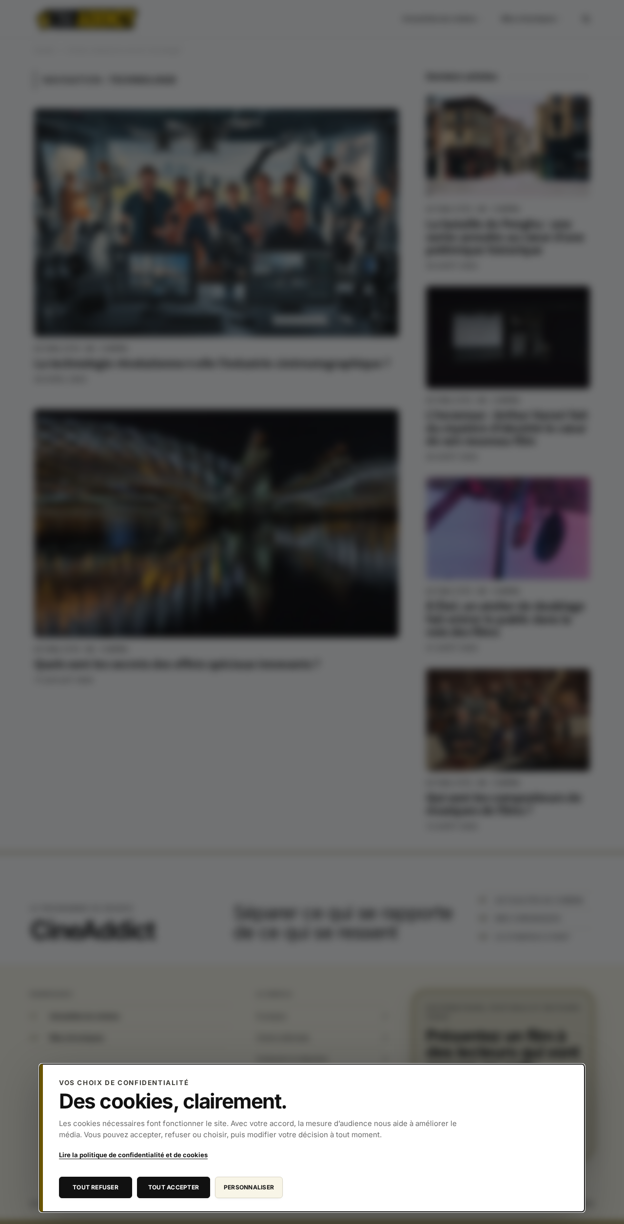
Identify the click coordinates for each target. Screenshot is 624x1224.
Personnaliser (249, 1187)
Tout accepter (173, 1187)
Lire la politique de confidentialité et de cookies (133, 1155)
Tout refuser (95, 1187)
